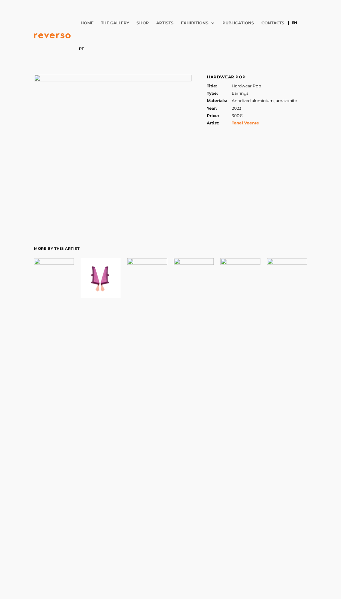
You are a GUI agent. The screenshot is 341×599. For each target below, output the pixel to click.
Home (87, 22)
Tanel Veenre (245, 122)
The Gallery (115, 22)
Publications (238, 22)
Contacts (272, 22)
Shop (143, 22)
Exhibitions (194, 22)
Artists (164, 22)
